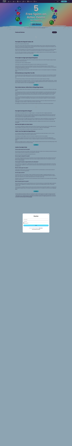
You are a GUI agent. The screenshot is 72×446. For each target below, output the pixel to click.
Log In (36, 225)
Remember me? (26, 223)
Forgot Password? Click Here (36, 229)
